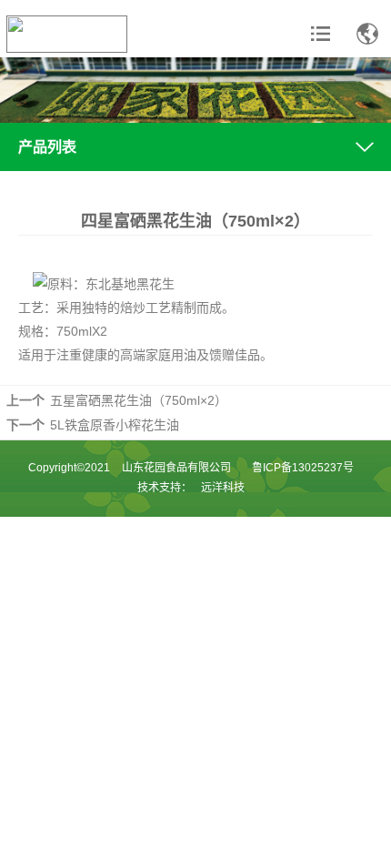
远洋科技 (223, 487)
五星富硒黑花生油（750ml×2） (138, 400)
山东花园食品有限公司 (176, 467)
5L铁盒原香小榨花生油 (114, 425)
